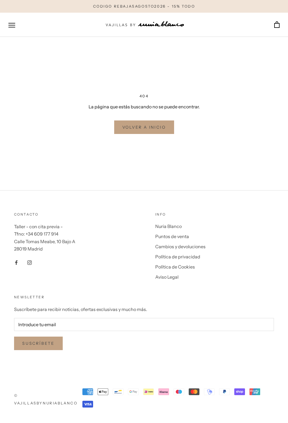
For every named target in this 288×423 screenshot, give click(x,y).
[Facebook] (16, 262)
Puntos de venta (172, 236)
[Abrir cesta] (277, 25)
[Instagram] (29, 262)
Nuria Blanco (168, 226)
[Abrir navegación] (11, 24)
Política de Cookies (175, 267)
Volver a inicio (144, 127)
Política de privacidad (177, 256)
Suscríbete (38, 343)
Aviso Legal (167, 277)
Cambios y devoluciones (180, 246)
